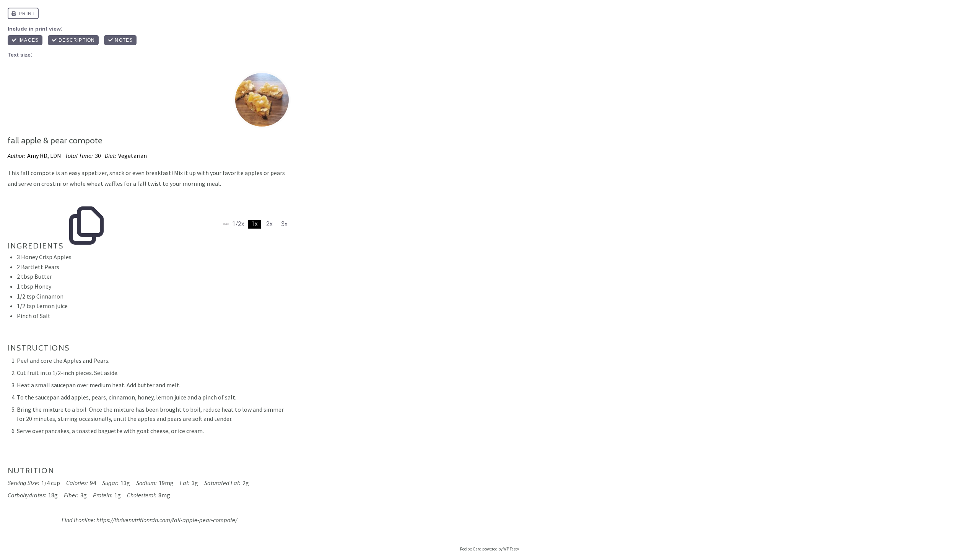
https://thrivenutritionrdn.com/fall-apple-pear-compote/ (166, 520)
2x (269, 223)
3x (284, 223)
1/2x (238, 223)
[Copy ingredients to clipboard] (86, 207)
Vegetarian (132, 155)
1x (254, 223)
